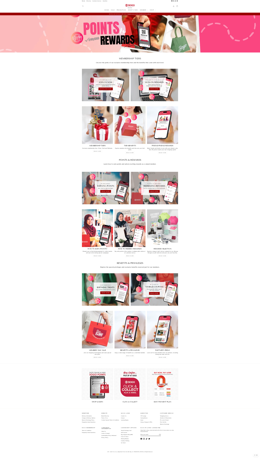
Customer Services (96, 1)
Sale (113, 10)
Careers (123, 418)
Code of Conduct (105, 433)
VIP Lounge (143, 416)
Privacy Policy (104, 437)
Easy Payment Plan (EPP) (127, 434)
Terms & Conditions (86, 430)
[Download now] (105, 85)
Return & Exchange (164, 424)
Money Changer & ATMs (146, 422)
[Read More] (154, 85)
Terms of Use (104, 418)
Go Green (123, 442)
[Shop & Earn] (97, 384)
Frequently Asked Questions (88, 422)
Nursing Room (143, 418)
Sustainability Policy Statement (108, 435)
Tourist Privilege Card (126, 430)
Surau (141, 420)
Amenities (105, 1)
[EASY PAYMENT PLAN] (162, 384)
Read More (130, 48)
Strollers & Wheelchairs (165, 418)
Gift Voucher (124, 432)
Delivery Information (87, 416)
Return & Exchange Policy (88, 420)
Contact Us (123, 416)
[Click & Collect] (130, 384)
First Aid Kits (163, 422)
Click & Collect (124, 436)
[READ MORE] (105, 188)
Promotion (121, 10)
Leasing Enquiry (124, 420)
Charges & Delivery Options (88, 418)
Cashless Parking (125, 440)
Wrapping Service (164, 416)
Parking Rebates (125, 438)
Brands (83, 1)
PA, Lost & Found (164, 420)
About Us (103, 431)
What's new (133, 10)
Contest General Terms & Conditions (110, 420)
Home (106, 10)
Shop (152, 10)
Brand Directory (105, 416)
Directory (88, 1)
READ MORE (97, 151)
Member (143, 10)
